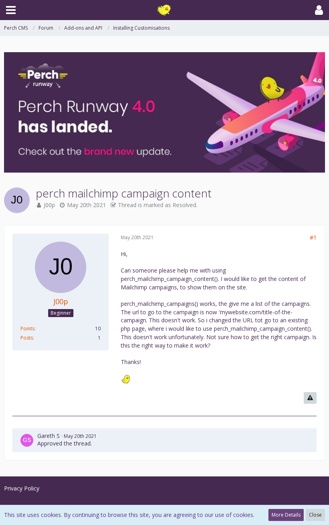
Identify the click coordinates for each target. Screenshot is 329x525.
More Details (286, 514)
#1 (313, 237)
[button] (11, 10)
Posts (26, 337)
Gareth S (48, 436)
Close (315, 514)
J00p (49, 205)
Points (27, 328)
